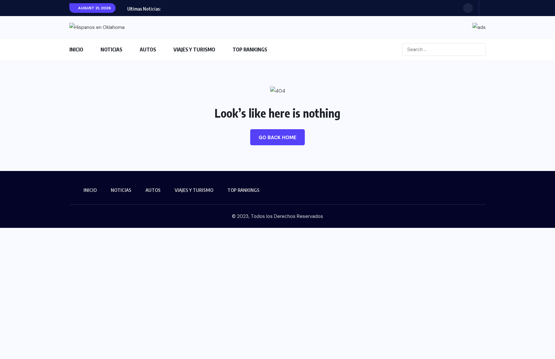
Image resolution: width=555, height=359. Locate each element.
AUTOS (148, 49)
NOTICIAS (111, 49)
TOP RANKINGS (250, 49)
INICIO (76, 49)
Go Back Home (277, 137)
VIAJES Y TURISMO (194, 49)
